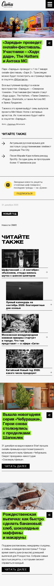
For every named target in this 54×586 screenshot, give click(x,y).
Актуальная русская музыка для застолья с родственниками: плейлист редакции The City (30, 146)
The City (7, 4)
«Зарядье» (11, 124)
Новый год (9, 214)
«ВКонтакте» (20, 79)
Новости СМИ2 (9, 225)
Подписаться (24, 193)
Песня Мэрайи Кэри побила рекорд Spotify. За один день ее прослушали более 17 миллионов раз (30, 159)
